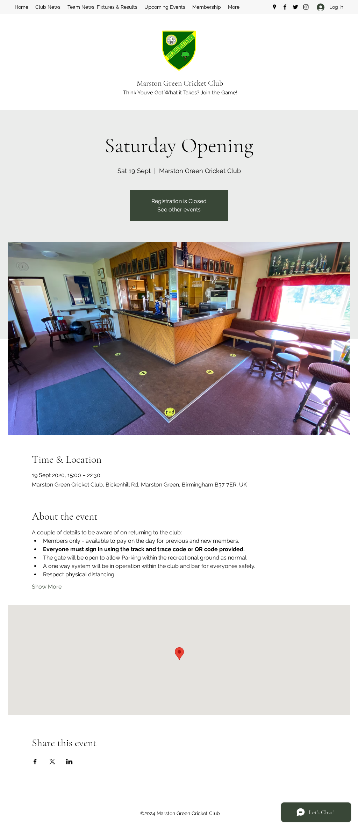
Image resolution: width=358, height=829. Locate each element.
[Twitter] (295, 6)
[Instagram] (305, 6)
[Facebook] (284, 6)
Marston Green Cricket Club (180, 83)
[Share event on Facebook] (35, 761)
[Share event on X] (52, 761)
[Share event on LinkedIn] (69, 761)
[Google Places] (274, 6)
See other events (179, 209)
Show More (47, 586)
